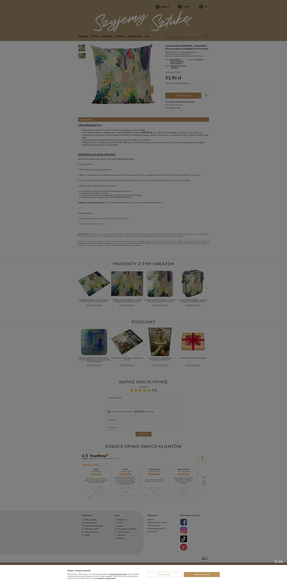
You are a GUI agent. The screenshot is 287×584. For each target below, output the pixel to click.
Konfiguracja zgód (164, 574)
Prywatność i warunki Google (106, 578)
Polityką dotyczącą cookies (118, 574)
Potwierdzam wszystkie (202, 574)
